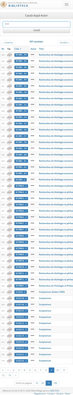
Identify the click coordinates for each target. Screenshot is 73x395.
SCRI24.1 (21, 336)
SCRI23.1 (21, 323)
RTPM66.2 (21, 217)
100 (55, 383)
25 (43, 383)
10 (57, 370)
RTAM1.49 (21, 86)
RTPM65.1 (21, 198)
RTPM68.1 (21, 236)
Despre (60, 393)
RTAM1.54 (21, 117)
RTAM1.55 (21, 123)
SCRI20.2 (21, 304)
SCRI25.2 (21, 354)
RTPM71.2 (21, 279)
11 (64, 370)
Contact (51, 393)
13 (10, 375)
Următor (65, 42)
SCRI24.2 (21, 342)
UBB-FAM (54, 390)
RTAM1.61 (21, 161)
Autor (33, 48)
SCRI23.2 (21, 329)
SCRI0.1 (20, 292)
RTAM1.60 (21, 154)
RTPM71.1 (21, 273)
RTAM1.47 (21, 73)
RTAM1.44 (21, 54)
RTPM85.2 (21, 285)
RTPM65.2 (21, 204)
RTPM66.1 (21, 211)
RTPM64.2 (21, 192)
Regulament (39, 393)
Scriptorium (45, 298)
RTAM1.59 (21, 148)
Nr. (3, 48)
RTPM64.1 (21, 186)
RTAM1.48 (21, 79)
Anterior (8, 42)
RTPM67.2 (21, 229)
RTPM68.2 (21, 242)
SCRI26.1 (21, 361)
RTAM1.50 (21, 92)
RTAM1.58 (21, 142)
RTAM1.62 (21, 167)
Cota (17, 48)
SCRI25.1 (21, 348)
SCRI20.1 (21, 298)
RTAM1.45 (21, 61)
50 (49, 383)
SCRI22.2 (21, 317)
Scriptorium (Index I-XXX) (52, 291)
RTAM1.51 (21, 98)
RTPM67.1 (21, 223)
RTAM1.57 (21, 136)
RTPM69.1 (21, 248)
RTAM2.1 (20, 179)
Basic (67, 393)
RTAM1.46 (21, 67)
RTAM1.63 (21, 173)
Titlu (41, 48)
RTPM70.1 (21, 261)
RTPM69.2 (21, 254)
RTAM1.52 (21, 105)
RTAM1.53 (21, 111)
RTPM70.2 (21, 267)
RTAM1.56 (21, 129)
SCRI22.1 (21, 310)
